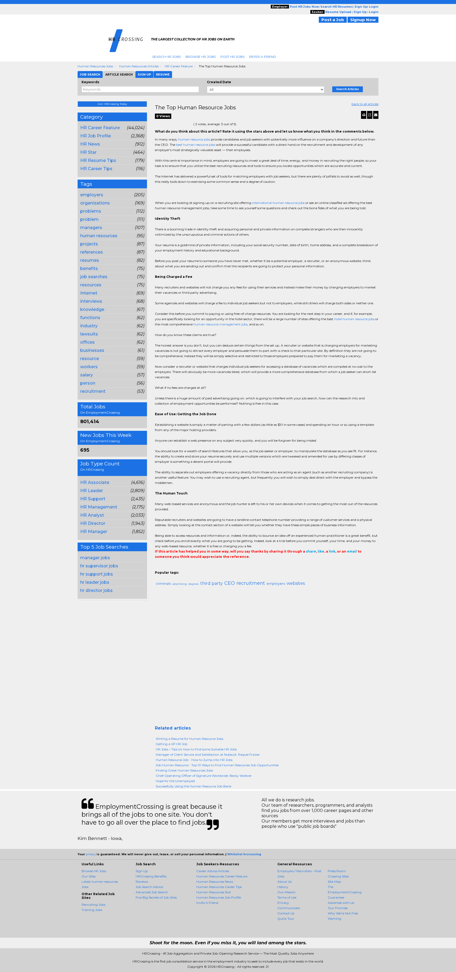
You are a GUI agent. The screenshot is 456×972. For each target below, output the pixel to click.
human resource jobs (194, 139)
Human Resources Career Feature (221, 876)
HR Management (98, 507)
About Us (284, 882)
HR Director (92, 523)
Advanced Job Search (152, 892)
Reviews (142, 882)
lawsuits (89, 334)
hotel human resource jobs (354, 319)
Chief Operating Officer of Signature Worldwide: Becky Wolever (204, 776)
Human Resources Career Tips (219, 887)
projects (89, 243)
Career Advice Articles (212, 871)
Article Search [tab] (119, 74)
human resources (98, 235)
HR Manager (93, 531)
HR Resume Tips (98, 160)
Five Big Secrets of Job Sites (156, 897)
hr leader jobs (94, 582)
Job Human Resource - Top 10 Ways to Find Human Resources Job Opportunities (217, 765)
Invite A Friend (207, 903)
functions (90, 317)
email (352, 551)
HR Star (88, 152)
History (282, 887)
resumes (89, 260)
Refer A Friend (262, 57)
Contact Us (285, 913)
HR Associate (94, 482)
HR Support (92, 498)
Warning (334, 918)
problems (90, 211)
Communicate (288, 908)
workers (89, 366)
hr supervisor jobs (99, 565)
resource (89, 358)
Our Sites (89, 876)
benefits (89, 268)
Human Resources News (214, 882)
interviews (91, 301)
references (91, 252)
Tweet (174, 567)
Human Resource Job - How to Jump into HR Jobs (194, 760)
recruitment (93, 391)
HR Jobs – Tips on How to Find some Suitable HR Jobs (196, 749)
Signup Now (363, 19)
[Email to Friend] (375, 115)
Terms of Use (286, 897)
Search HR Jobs (166, 57)
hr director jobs (96, 590)
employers (91, 194)
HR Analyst (92, 515)
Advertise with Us (341, 903)
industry (89, 325)
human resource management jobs (220, 324)
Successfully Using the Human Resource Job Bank (193, 786)
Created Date (219, 82)
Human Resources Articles (139, 66)
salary (86, 374)
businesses (92, 350)
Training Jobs (92, 910)
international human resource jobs (278, 203)
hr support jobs (96, 574)
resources (90, 284)
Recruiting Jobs (93, 904)
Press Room (337, 871)
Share (158, 567)
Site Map (334, 882)
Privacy (283, 903)
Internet (88, 293)
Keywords (90, 82)
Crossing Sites (338, 876)
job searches (93, 276)
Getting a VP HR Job (171, 744)
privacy (91, 854)
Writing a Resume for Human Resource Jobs (189, 739)
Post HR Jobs (232, 57)
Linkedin (182, 567)
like (321, 551)
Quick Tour (285, 918)
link (332, 551)
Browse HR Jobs (201, 57)
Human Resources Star (213, 892)
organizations (95, 202)
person (87, 383)
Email (190, 567)
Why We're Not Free (343, 913)
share (311, 551)
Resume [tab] (163, 74)
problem (89, 219)
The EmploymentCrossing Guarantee (345, 892)
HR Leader (91, 490)
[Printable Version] (363, 115)
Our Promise (338, 908)
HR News (90, 144)
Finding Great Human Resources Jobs (184, 770)
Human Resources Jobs (95, 66)
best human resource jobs (195, 145)
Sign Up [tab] (144, 74)
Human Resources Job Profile (218, 897)
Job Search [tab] (90, 74)
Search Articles (347, 89)
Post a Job (332, 19)
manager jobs (95, 557)
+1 (166, 567)
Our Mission (286, 892)
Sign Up (142, 871)
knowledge (92, 309)
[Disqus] (267, 658)
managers (91, 227)
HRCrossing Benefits (151, 876)
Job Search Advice (149, 887)
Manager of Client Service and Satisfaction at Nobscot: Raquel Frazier (208, 754)
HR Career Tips (96, 168)
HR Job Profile (95, 135)
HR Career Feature (179, 66)
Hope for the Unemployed (175, 781)
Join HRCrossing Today (112, 104)
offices (87, 342)
